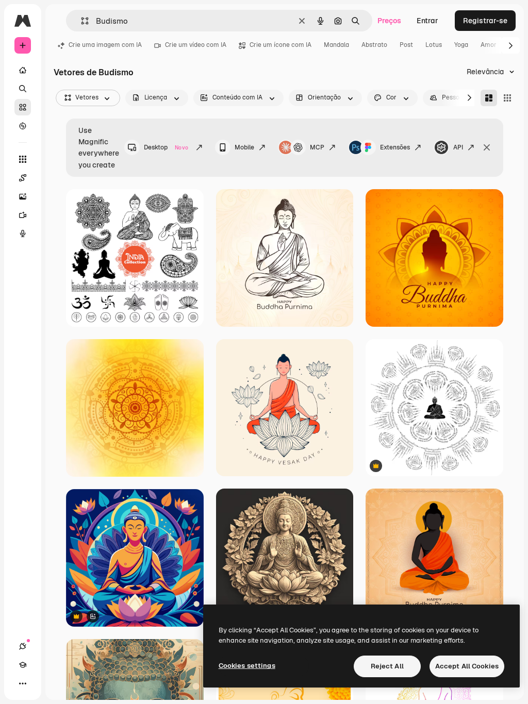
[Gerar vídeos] (22, 215)
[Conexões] (22, 646)
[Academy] (22, 665)
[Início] (22, 70)
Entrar (427, 20)
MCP (317, 147)
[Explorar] (22, 126)
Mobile (244, 147)
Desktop (166, 147)
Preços (389, 20)
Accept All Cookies (467, 666)
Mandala (336, 45)
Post (406, 45)
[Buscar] (22, 88)
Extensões (395, 147)
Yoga (461, 45)
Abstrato (374, 45)
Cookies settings (247, 665)
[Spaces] (22, 178)
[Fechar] (487, 147)
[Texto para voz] (22, 233)
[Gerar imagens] (22, 196)
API (458, 147)
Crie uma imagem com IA (105, 45)
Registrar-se (485, 20)
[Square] (507, 98)
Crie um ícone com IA (280, 45)
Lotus (433, 45)
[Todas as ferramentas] (22, 159)
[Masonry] (489, 98)
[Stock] (22, 107)
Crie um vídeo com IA (195, 45)
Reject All (387, 666)
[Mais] (22, 683)
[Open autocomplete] (81, 21)
